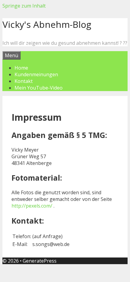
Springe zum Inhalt (24, 5)
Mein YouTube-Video (39, 87)
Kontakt (24, 81)
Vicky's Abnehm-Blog (46, 24)
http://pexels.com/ (31, 205)
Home (21, 67)
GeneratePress (40, 260)
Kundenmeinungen (36, 74)
